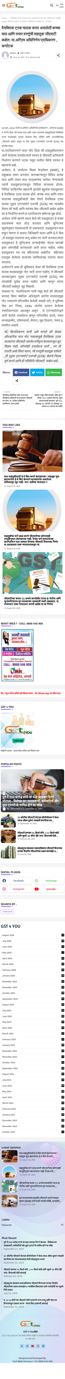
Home (4, 18)
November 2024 (32, 1057)
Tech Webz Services (55, 1373)
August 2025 (33, 1004)
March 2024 (33, 1103)
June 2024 (33, 1085)
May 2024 (33, 1091)
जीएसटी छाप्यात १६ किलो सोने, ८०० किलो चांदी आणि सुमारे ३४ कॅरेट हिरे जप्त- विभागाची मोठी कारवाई (38, 834)
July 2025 (33, 1010)
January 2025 (33, 1045)
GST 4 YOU (10, 926)
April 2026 (33, 958)
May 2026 (32, 952)
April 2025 (33, 1028)
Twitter (39, 372)
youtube (51, 889)
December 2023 (33, 1120)
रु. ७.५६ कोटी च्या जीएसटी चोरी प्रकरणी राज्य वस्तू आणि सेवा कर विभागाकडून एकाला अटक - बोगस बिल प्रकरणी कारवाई (30, 1302)
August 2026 (32, 935)
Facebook (23, 372)
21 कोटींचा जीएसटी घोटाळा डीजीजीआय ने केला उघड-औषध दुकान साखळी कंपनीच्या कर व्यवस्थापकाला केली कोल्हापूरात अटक (38, 819)
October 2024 (33, 1062)
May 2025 (33, 1022)
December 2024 (33, 1051)
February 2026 (33, 970)
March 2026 (33, 964)
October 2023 (32, 1132)
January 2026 (33, 975)
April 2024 (33, 1097)
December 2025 (33, 981)
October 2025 (33, 993)
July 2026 (33, 941)
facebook (19, 880)
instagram (18, 889)
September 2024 (33, 1068)
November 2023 (33, 1126)
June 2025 (33, 1016)
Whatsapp (55, 372)
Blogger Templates (21, 1373)
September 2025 (33, 999)
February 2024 (33, 1109)
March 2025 (32, 1033)
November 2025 (33, 987)
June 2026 (32, 946)
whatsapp (51, 880)
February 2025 (32, 1039)
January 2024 (33, 1114)
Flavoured (7, 911)
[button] (51, 5)
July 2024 (33, 1080)
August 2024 (33, 1074)
